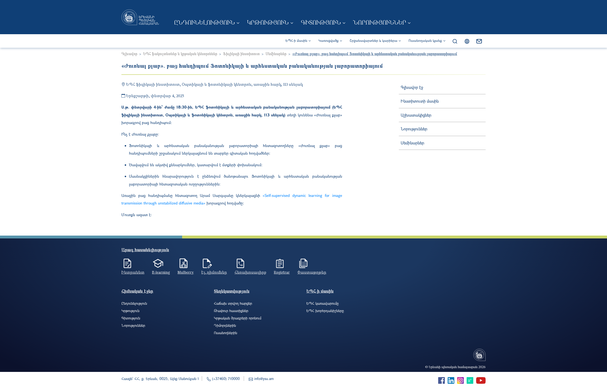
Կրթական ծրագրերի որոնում (237, 318)
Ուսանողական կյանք (425, 40)
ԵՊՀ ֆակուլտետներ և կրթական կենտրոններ (180, 53)
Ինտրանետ (132, 272)
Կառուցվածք (328, 40)
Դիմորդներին (225, 325)
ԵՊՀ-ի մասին (296, 40)
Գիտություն (321, 22)
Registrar (282, 272)
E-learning (161, 272)
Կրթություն (268, 22)
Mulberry (186, 272)
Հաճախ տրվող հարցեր (233, 303)
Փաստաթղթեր (311, 272)
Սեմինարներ (276, 53)
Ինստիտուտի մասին (420, 101)
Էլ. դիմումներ (214, 272)
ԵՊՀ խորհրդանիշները (325, 310)
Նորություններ (379, 22)
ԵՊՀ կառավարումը (322, 303)
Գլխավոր (129, 53)
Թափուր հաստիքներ (231, 310)
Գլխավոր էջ (412, 87)
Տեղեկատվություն (231, 291)
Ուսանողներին (225, 332)
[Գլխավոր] (140, 17)
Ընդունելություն (204, 22)
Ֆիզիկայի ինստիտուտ (241, 53)
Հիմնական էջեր (137, 291)
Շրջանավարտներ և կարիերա (373, 40)
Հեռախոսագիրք (250, 272)
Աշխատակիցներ (416, 115)
